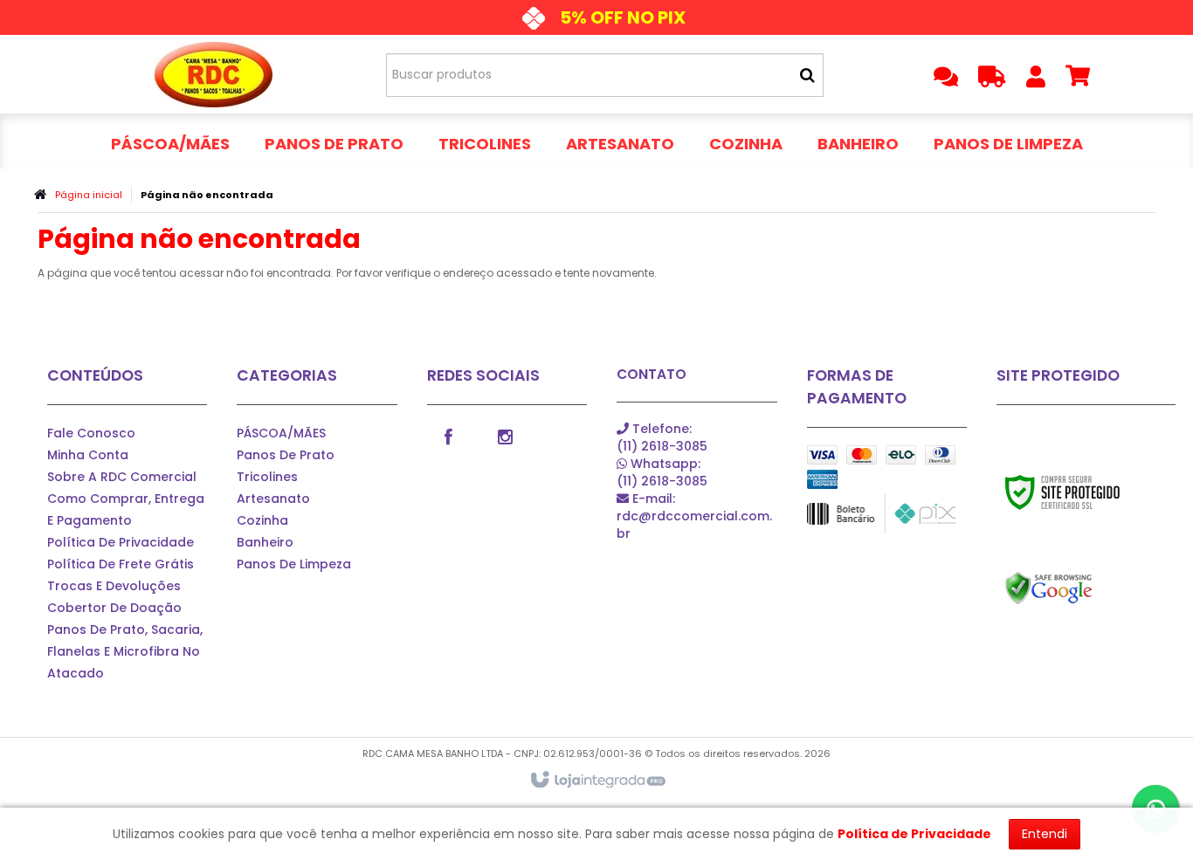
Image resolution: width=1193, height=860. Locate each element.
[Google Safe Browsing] (1086, 588)
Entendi (1044, 834)
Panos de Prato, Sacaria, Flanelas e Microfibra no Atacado (125, 651)
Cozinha (262, 520)
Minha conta (87, 455)
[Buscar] (807, 75)
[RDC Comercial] (213, 74)
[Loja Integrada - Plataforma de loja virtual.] (597, 780)
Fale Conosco (91, 433)
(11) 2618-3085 (662, 437)
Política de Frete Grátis (120, 564)
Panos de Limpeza (294, 564)
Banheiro (265, 542)
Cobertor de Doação (114, 607)
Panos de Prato (285, 455)
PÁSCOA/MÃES (281, 433)
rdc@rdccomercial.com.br (694, 516)
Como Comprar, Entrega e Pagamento (125, 509)
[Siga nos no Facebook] (449, 436)
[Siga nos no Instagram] (506, 436)
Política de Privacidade (120, 542)
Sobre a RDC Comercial (122, 476)
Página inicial (88, 195)
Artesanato (273, 498)
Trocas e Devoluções (114, 586)
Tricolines (267, 476)
